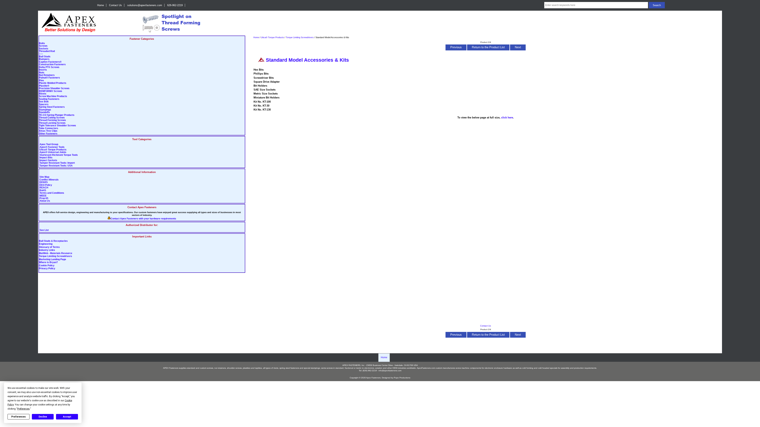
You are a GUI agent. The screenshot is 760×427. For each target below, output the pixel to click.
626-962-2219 (175, 5)
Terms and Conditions (52, 193)
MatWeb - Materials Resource (55, 253)
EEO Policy (46, 185)
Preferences (18, 416)
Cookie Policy (46, 265)
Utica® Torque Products (53, 149)
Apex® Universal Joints (53, 152)
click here (507, 117)
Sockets (43, 48)
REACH (44, 187)
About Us (45, 201)
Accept (67, 416)
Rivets (42, 94)
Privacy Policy (47, 268)
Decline (43, 416)
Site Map (44, 177)
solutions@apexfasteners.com (144, 5)
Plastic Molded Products (52, 83)
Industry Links (47, 250)
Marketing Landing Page (52, 259)
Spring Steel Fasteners (52, 107)
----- (41, 54)
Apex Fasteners (373, 378)
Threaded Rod (47, 51)
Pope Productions (402, 378)
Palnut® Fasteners (49, 78)
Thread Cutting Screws (52, 117)
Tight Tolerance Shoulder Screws (57, 125)
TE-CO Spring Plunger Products (56, 115)
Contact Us (115, 5)
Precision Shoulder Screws (54, 88)
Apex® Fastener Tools (52, 147)
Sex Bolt (43, 101)
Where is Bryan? (48, 262)
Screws (43, 46)
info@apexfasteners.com (390, 370)
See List (44, 230)
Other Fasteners (48, 133)
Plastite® (44, 86)
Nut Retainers (47, 75)
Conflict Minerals (49, 180)
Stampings (45, 110)
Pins (41, 80)
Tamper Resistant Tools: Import (57, 163)
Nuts (41, 72)
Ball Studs (44, 56)
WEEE (43, 196)
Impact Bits (46, 157)
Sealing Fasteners (49, 99)
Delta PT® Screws (49, 67)
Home (100, 5)
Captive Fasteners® (50, 62)
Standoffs (44, 112)
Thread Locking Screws (52, 123)
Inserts (43, 70)
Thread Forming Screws (52, 120)
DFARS (44, 182)
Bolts (42, 43)
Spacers (43, 104)
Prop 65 (44, 198)
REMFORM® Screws (50, 91)
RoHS (43, 190)
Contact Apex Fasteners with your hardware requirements (143, 218)
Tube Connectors (48, 128)
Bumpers (44, 59)
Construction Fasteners (52, 64)
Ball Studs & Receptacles (53, 241)
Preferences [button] (23, 408)
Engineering (45, 244)
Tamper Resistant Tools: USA (56, 165)
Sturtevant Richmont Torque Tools (59, 155)
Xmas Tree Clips (48, 131)
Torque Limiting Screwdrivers (55, 256)
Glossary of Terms (49, 247)
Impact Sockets (48, 160)
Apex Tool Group (49, 144)
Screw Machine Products (53, 96)
